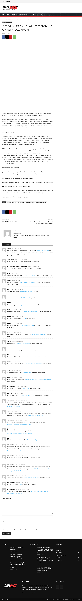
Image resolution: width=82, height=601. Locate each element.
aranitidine (26, 388)
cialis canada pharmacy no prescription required (37, 379)
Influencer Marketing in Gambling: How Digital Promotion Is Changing (16, 556)
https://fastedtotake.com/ (39, 334)
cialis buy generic (12, 259)
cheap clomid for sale (43, 250)
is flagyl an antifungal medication (17, 266)
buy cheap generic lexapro (30, 357)
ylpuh (8, 438)
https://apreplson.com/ (27, 325)
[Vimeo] (78, 1)
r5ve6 (8, 361)
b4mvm (9, 393)
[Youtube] (80, 1)
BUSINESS (8, 20)
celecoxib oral (11, 460)
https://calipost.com (17, 233)
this (21, 484)
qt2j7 (8, 273)
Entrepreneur (21, 202)
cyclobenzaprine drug (26, 291)
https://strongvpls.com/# (27, 395)
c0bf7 (9, 411)
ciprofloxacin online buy (30, 275)
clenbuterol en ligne (32, 440)
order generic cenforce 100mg (33, 363)
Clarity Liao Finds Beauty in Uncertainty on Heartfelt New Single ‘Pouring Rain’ (44, 568)
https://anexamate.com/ (26, 305)
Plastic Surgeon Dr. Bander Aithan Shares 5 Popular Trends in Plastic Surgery (42, 222)
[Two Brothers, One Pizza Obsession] (5, 549)
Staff (4, 33)
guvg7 (9, 370)
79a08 (9, 348)
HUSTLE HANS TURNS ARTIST (10, 222)
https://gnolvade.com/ (13, 406)
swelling (23, 318)
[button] (79, 14)
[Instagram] (74, 1)
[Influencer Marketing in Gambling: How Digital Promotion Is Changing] (5, 556)
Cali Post (14, 202)
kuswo (9, 289)
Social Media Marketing (41, 202)
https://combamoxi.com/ (23, 343)
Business (9, 202)
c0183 (9, 377)
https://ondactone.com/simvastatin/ (17, 451)
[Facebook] (72, 1)
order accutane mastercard (35, 415)
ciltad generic (27, 372)
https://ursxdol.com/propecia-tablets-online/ (20, 424)
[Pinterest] (10, 37)
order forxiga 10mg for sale (32, 477)
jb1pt (8, 429)
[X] (76, 1)
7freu (8, 355)
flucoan (25, 350)
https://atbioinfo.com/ (24, 298)
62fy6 (8, 280)
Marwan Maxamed (30, 202)
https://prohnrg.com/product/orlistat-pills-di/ (20, 433)
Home (3, 20)
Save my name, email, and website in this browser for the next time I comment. (24, 529)
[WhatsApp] (14, 37)
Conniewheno (11, 386)
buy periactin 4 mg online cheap (29, 282)
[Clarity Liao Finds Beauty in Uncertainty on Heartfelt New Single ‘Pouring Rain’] (32, 568)
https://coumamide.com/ (30, 311)
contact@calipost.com (34, 593)
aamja (9, 248)
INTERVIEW (10, 22)
